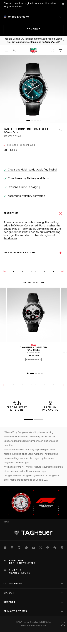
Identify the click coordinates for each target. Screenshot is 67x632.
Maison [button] (9, 593)
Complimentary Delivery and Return (29, 178)
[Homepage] (33, 50)
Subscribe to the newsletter (22, 562)
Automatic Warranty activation (26, 196)
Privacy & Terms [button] (15, 611)
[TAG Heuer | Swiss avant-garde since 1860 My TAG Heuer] (33, 533)
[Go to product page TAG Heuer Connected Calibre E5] (33, 315)
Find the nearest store (19, 571)
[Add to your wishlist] (60, 130)
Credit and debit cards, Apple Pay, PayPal (32, 170)
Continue (45, 29)
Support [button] (9, 602)
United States (16, 16)
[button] (53, 50)
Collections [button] (13, 584)
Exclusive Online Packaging (24, 187)
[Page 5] (40, 120)
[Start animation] (27, 373)
